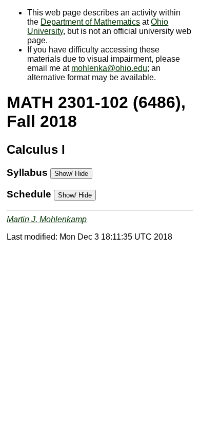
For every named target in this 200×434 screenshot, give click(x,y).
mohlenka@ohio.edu (109, 68)
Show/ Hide (71, 173)
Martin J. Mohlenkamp (47, 219)
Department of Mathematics (90, 21)
